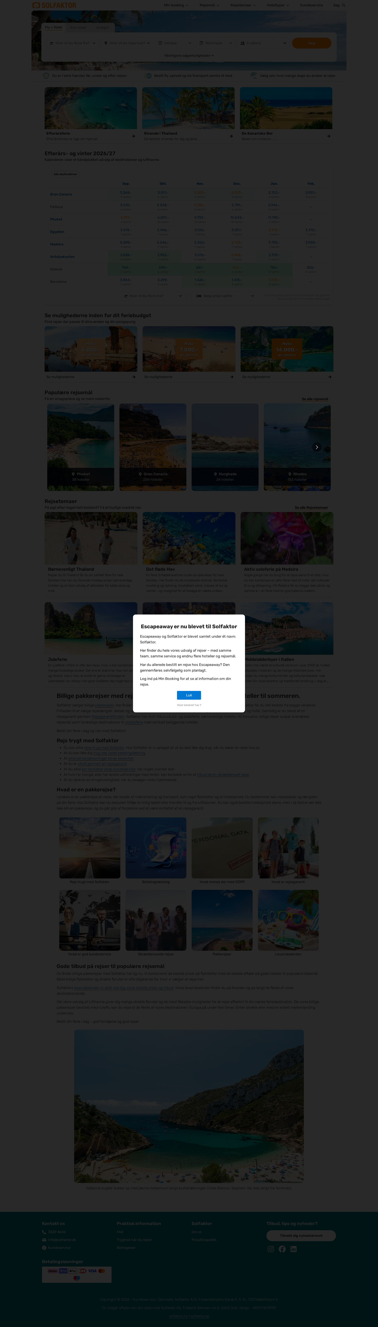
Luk (189, 695)
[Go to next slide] (317, 447)
